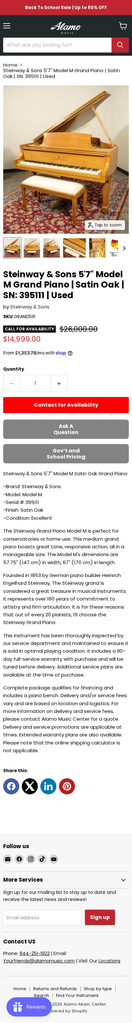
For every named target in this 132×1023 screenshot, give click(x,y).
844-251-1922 (35, 953)
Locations (109, 961)
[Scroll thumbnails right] (123, 248)
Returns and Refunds (55, 989)
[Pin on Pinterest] (67, 786)
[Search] (120, 45)
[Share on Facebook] (11, 786)
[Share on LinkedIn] (48, 786)
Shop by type (98, 989)
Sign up (100, 917)
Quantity (13, 369)
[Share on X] (30, 786)
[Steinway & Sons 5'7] (12, 248)
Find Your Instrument (77, 995)
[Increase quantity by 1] (59, 383)
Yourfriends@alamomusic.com (39, 961)
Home (10, 65)
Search (41, 995)
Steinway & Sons (29, 306)
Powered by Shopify (66, 1011)
